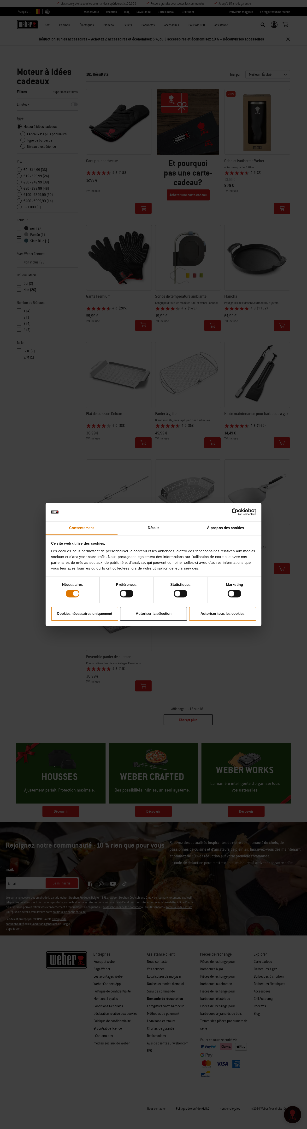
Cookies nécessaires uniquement (84, 613)
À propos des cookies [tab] (225, 528)
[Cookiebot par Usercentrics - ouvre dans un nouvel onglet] (235, 512)
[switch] (126, 594)
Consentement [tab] (81, 528)
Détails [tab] (153, 528)
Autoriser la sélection (153, 613)
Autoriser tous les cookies (222, 613)
